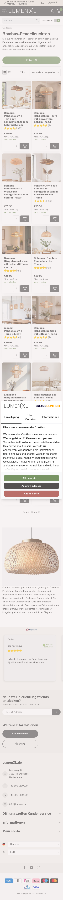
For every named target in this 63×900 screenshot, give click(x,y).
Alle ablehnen (31, 493)
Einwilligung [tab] (11, 417)
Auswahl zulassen (31, 486)
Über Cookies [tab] (30, 417)
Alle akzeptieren (31, 478)
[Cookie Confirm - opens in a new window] (48, 406)
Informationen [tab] (50, 417)
